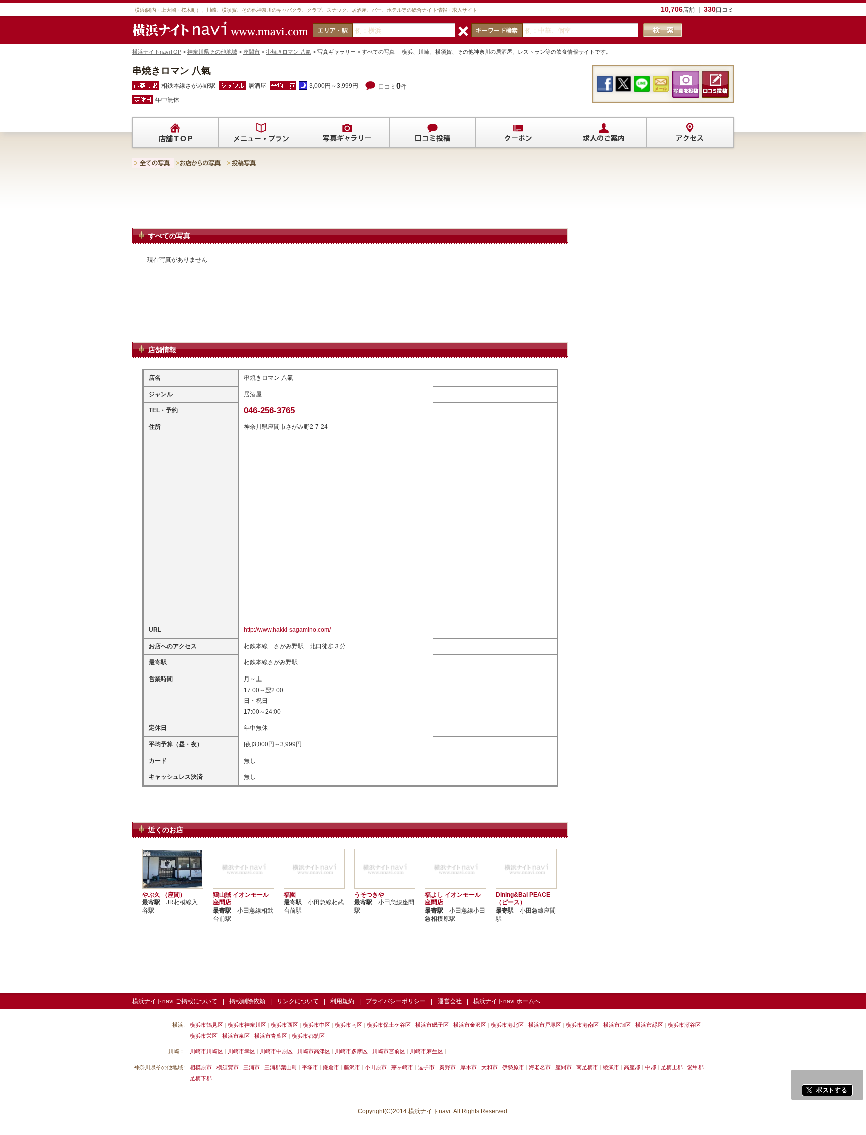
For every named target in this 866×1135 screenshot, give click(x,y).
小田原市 (376, 1067)
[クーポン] (518, 133)
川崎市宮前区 (388, 1051)
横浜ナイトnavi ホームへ (506, 1001)
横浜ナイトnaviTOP (156, 52)
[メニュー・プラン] (261, 133)
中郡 (650, 1067)
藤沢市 (352, 1067)
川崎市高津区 (313, 1051)
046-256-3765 (269, 410)
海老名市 (540, 1067)
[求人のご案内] (603, 133)
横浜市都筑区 (308, 1036)
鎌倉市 (331, 1067)
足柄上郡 (672, 1067)
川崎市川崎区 (206, 1051)
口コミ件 (392, 86)
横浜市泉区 (236, 1036)
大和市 (489, 1067)
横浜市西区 (284, 1025)
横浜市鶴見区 (206, 1025)
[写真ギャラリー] (346, 133)
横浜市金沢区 (469, 1025)
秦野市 (447, 1067)
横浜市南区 (348, 1025)
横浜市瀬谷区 (684, 1025)
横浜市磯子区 (432, 1025)
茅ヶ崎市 (402, 1067)
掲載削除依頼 (247, 1001)
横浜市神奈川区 (247, 1025)
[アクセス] (689, 133)
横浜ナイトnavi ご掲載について (175, 1001)
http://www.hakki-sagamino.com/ (287, 629)
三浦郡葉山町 (280, 1067)
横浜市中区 (316, 1025)
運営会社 (450, 1001)
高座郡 (632, 1067)
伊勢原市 (513, 1067)
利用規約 (342, 1001)
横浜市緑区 (649, 1025)
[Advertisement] (350, 200)
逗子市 (426, 1067)
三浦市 (251, 1067)
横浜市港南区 (582, 1025)
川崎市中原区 (276, 1051)
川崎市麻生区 (426, 1051)
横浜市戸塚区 (544, 1025)
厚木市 (468, 1067)
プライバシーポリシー (396, 1001)
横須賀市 (227, 1067)
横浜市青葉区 (270, 1036)
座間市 (251, 52)
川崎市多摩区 (351, 1051)
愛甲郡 (695, 1067)
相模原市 (201, 1067)
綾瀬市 (611, 1067)
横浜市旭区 (617, 1025)
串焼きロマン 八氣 (288, 52)
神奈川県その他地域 (212, 52)
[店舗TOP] (175, 133)
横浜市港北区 (507, 1025)
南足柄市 (587, 1067)
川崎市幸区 (241, 1051)
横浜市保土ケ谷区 (389, 1025)
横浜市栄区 (204, 1036)
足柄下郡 (201, 1078)
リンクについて (298, 1001)
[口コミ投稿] (432, 133)
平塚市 (310, 1067)
